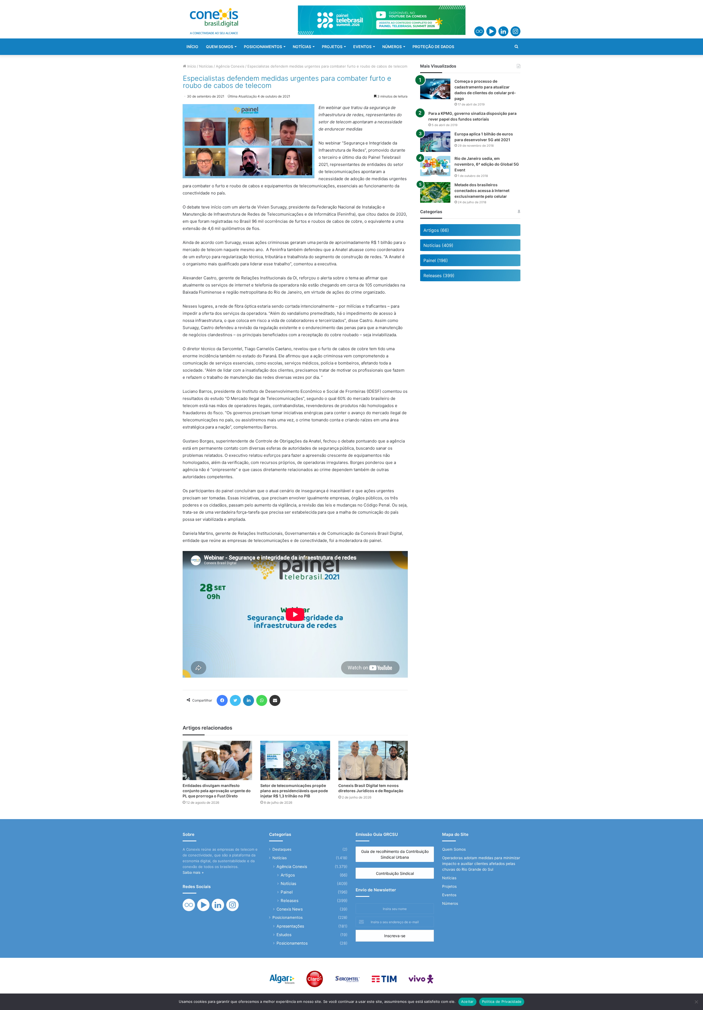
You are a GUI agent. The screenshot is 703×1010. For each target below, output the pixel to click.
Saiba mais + (193, 872)
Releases (290, 900)
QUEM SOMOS (219, 46)
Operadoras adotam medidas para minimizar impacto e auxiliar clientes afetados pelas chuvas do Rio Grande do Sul (481, 864)
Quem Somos (454, 849)
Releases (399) (438, 275)
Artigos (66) (436, 230)
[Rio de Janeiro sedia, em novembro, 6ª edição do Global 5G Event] (435, 166)
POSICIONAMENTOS (263, 46)
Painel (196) (435, 260)
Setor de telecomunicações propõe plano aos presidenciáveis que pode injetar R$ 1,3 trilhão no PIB (294, 790)
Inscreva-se (394, 935)
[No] (696, 1002)
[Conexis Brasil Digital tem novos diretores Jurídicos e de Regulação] (373, 760)
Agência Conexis (230, 66)
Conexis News (290, 909)
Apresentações (290, 926)
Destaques (281, 849)
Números (450, 903)
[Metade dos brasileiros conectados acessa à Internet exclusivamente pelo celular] (435, 192)
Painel (287, 892)
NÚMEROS (392, 46)
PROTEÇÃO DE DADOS (433, 46)
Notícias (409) (438, 245)
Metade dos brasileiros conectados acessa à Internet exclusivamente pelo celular (481, 190)
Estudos (284, 934)
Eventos (449, 895)
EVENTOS (362, 46)
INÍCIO (192, 46)
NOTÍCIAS (302, 46)
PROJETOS (332, 46)
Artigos (288, 875)
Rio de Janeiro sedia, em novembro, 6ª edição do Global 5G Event (486, 164)
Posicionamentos (287, 917)
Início (191, 66)
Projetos (449, 886)
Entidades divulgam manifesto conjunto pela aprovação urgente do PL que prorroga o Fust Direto (217, 790)
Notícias (206, 66)
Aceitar (467, 1001)
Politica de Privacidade (502, 1001)
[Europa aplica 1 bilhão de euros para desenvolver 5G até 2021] (435, 141)
